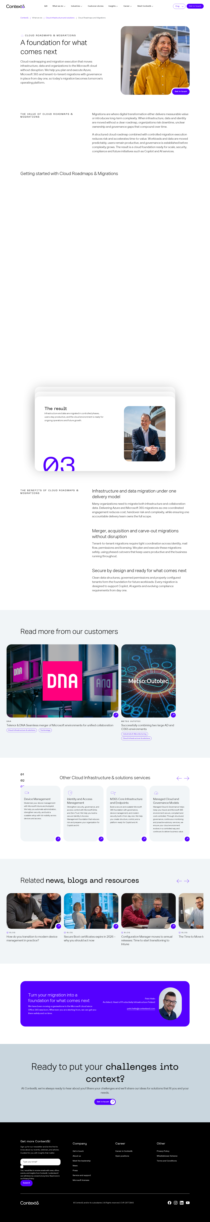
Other (161, 1143)
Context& (24, 18)
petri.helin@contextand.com (141, 1009)
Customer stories (95, 6)
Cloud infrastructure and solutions (60, 18)
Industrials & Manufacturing (134, 734)
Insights (112, 6)
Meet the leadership (82, 1161)
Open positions (122, 1156)
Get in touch (195, 6)
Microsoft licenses (81, 1180)
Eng (177, 6)
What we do (57, 6)
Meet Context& (144, 6)
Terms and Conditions (167, 1161)
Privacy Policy (163, 1151)
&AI (45, 6)
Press (75, 1171)
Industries (75, 6)
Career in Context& (123, 1151)
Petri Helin (150, 999)
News (75, 1166)
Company (80, 1143)
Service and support (82, 1175)
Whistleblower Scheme (167, 1156)
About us (77, 1156)
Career (126, 6)
